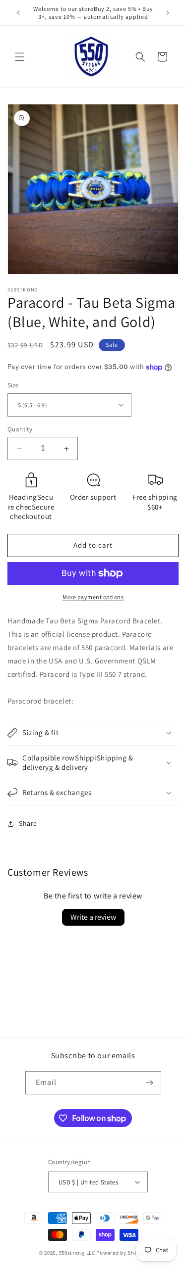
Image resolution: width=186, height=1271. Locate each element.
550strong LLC (77, 1252)
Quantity (19, 429)
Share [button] (28, 823)
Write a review (93, 917)
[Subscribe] (150, 1082)
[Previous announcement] (18, 13)
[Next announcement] (168, 13)
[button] (20, 57)
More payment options (93, 597)
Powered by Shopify (121, 1252)
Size (13, 385)
